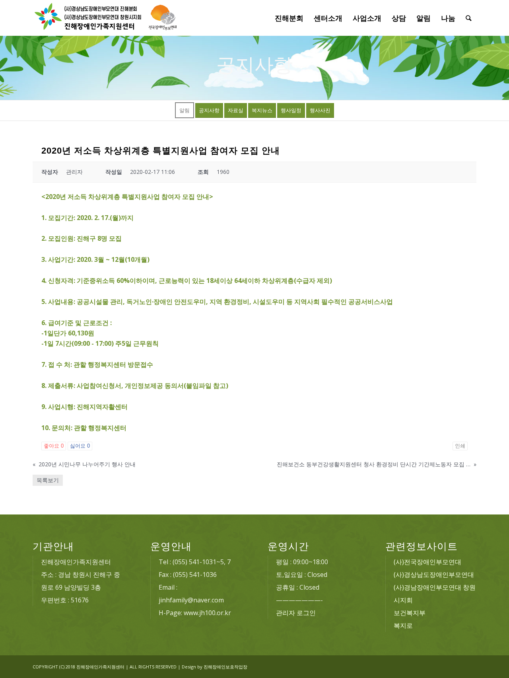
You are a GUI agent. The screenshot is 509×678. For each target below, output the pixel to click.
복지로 (403, 625)
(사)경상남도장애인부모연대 (434, 574)
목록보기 (48, 480)
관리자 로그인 (296, 612)
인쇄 (460, 446)
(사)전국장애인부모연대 (427, 561)
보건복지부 (409, 612)
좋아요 (54, 446)
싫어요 (80, 446)
